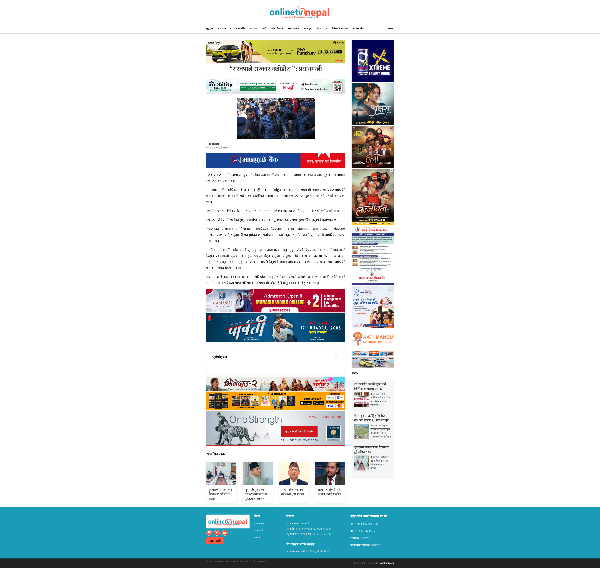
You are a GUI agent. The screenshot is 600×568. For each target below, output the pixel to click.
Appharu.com (387, 563)
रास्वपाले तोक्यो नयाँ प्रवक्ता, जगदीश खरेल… (330, 492)
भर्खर (355, 373)
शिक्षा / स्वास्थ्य (340, 28)
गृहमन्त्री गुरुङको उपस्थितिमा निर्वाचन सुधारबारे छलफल (256, 494)
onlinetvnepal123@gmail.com (313, 529)
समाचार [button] (222, 28)
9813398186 (324, 534)
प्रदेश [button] (319, 28)
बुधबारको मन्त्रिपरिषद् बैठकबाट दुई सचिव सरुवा (220, 494)
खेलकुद (308, 28)
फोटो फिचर (277, 28)
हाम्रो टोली (215, 541)
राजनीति (241, 28)
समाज (253, 28)
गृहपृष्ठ (209, 28)
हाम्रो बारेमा (259, 523)
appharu (214, 144)
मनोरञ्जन (293, 28)
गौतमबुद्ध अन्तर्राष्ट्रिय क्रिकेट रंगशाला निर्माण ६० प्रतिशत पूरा (371, 418)
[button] (391, 28)
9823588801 (324, 551)
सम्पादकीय (359, 28)
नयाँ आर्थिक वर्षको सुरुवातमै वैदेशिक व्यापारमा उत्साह (370, 387)
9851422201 (308, 551)
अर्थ (264, 28)
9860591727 (308, 534)
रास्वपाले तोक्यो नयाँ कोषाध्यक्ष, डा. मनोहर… (293, 492)
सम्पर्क (257, 537)
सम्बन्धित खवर (215, 454)
